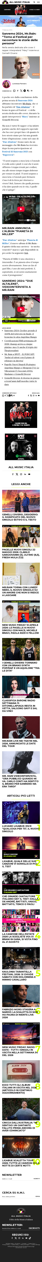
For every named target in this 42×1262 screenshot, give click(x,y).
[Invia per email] (31, 91)
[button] (28, 91)
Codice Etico (31, 1243)
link (26, 253)
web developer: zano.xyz (21, 1247)
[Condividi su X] (21, 91)
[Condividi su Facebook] (18, 91)
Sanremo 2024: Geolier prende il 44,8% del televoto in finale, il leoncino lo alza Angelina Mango (20, 333)
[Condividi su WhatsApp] (14, 91)
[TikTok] (30, 1238)
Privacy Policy (6, 1244)
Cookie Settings (35, 1244)
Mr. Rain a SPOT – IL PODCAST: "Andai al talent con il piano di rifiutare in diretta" (19, 357)
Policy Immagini (25, 1244)
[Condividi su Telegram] (24, 91)
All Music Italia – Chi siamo (13, 1243)
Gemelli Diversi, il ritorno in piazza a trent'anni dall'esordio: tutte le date (21, 381)
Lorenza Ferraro (19, 84)
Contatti (24, 1243)
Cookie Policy (15, 1244)
